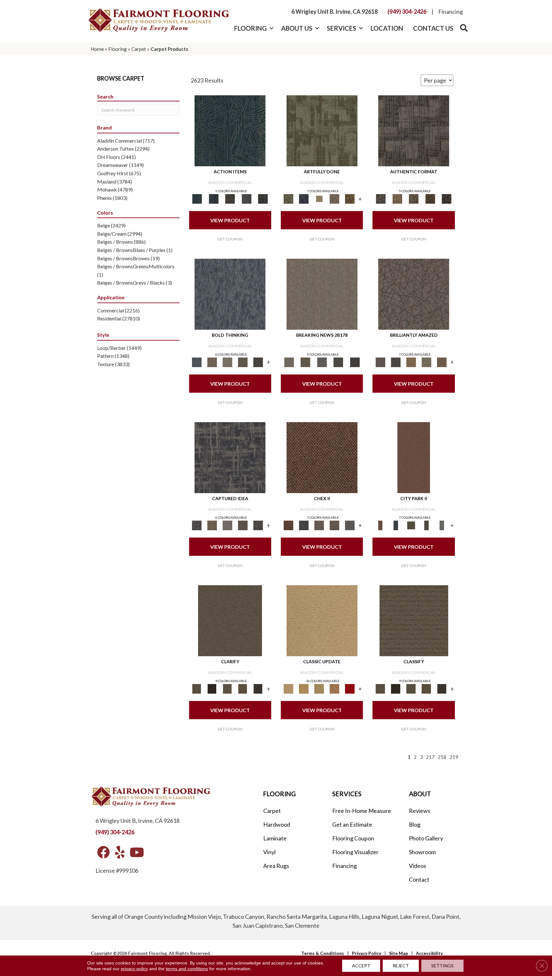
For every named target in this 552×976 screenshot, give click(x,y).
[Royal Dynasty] (349, 688)
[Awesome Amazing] (334, 198)
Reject (401, 965)
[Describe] (227, 688)
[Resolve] (230, 620)
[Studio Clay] (334, 688)
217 (430, 757)
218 (442, 757)
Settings (442, 965)
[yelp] (120, 853)
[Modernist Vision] (319, 198)
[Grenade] (212, 361)
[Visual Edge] (413, 130)
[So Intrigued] (413, 293)
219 (453, 757)
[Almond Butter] (319, 688)
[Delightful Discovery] (322, 130)
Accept (361, 965)
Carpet (138, 49)
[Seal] (258, 361)
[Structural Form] (446, 198)
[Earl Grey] (246, 198)
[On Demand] (338, 361)
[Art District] (319, 525)
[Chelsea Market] (322, 457)
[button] (271, 28)
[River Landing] (303, 525)
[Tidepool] (230, 130)
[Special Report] (305, 361)
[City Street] (263, 198)
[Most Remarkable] (303, 198)
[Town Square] (349, 525)
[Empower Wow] (426, 361)
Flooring (250, 28)
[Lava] (227, 361)
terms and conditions (187, 968)
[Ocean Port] (213, 198)
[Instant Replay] (322, 361)
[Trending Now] (322, 293)
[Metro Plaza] (334, 525)
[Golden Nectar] (303, 688)
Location (387, 28)
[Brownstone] (230, 198)
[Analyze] (212, 688)
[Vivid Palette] (349, 198)
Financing (450, 11)
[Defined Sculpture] (397, 198)
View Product (230, 220)
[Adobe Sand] (322, 620)
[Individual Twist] (413, 198)
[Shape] (230, 293)
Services (341, 28)
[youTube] (137, 853)
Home (97, 49)
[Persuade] (242, 688)
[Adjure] (258, 688)
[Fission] (242, 361)
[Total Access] (355, 361)
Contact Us (433, 28)
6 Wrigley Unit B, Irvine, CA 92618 (334, 11)
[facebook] (103, 853)
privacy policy (134, 968)
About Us (296, 28)
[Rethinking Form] (430, 198)
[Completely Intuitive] (411, 361)
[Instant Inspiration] (441, 361)
